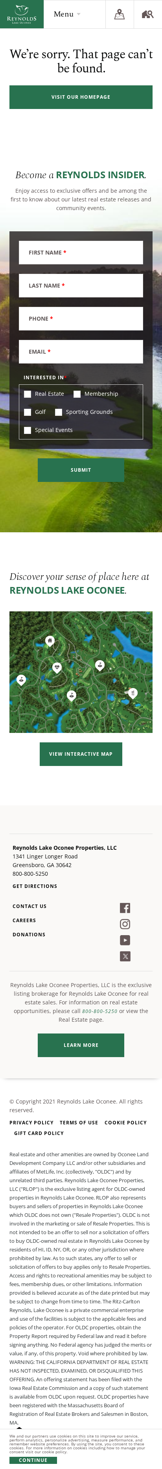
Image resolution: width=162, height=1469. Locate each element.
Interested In (44, 377)
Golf (39, 411)
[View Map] (119, 14)
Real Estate (48, 393)
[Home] (22, 14)
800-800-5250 (100, 1011)
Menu (63, 14)
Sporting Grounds (88, 411)
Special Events (53, 430)
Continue (33, 1460)
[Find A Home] (148, 14)
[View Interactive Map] (81, 672)
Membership (100, 393)
